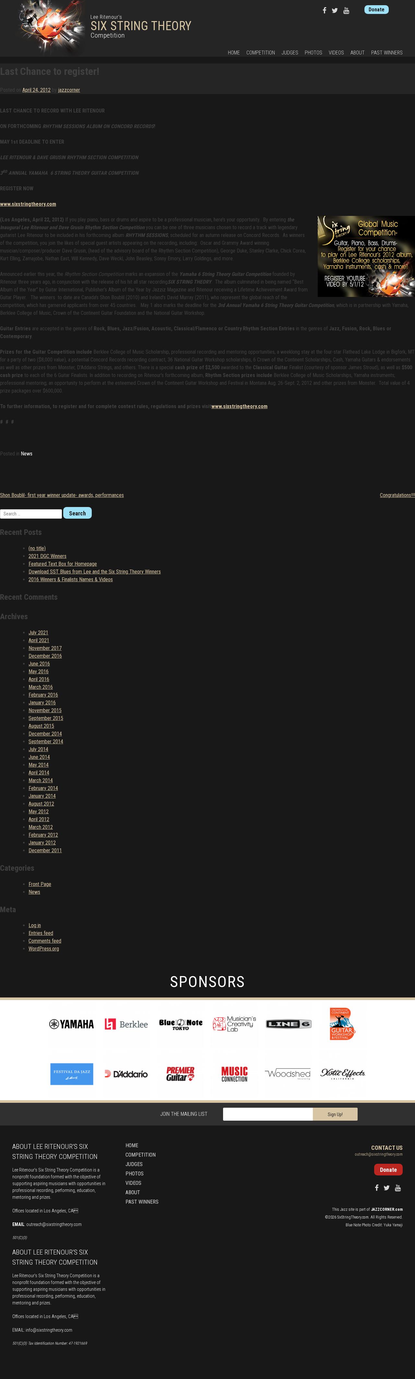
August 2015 (41, 726)
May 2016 (39, 671)
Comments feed (45, 941)
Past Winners (387, 53)
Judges (289, 53)
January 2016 (42, 703)
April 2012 (39, 819)
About (357, 53)
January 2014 (42, 796)
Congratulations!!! (397, 495)
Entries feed (41, 933)
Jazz (344, 1209)
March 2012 (41, 827)
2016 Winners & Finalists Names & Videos (71, 579)
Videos (336, 53)
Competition (260, 53)
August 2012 (41, 804)
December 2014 (45, 734)
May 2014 (39, 765)
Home (234, 53)
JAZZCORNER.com (387, 1209)
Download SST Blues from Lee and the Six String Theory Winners (95, 572)
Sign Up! (335, 1114)
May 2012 (39, 811)
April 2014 (39, 773)
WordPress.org (44, 949)
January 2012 (42, 843)
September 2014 (46, 741)
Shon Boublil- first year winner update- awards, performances (62, 495)
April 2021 (39, 640)
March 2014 (41, 780)
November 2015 (45, 710)
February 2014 (43, 788)
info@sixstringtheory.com (49, 1330)
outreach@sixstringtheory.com (54, 1224)
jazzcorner (69, 90)
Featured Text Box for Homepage (63, 564)
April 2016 (39, 679)
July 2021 (38, 633)
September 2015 (46, 718)
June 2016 (39, 664)
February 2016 (43, 695)
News (26, 454)
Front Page (40, 884)
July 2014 (38, 749)
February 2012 (43, 835)
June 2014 (39, 757)
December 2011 (45, 850)
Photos (313, 53)
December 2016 (45, 656)
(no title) (37, 548)
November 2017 (45, 648)
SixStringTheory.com (353, 1217)
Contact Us (387, 1148)
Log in (35, 925)
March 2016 (41, 687)
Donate (377, 9)
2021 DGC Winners (47, 556)
